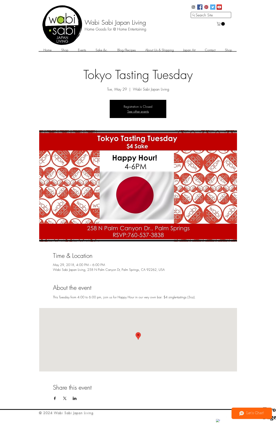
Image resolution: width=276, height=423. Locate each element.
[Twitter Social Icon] (212, 7)
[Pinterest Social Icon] (206, 7)
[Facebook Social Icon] (199, 7)
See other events (138, 111)
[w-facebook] (218, 421)
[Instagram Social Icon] (193, 7)
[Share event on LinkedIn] (75, 398)
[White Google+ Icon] (225, 419)
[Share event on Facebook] (55, 398)
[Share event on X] (65, 398)
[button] (221, 24)
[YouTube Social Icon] (219, 7)
